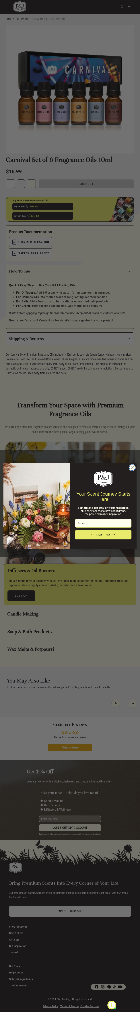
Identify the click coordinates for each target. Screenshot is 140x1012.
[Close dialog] (132, 468)
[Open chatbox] (111, 1005)
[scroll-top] (132, 1004)
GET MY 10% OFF (103, 535)
